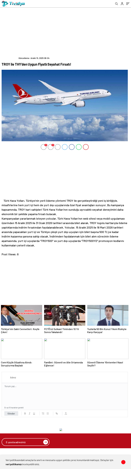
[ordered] (43, 413)
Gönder (11, 413)
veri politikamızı (14, 464)
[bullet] (47, 413)
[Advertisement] (66, 31)
